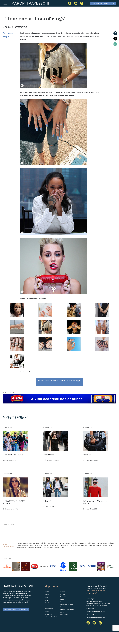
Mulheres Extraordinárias (67, 609)
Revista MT (63, 599)
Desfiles (74, 543)
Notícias (84, 545)
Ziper (62, 547)
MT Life (77, 545)
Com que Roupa (53, 543)
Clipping (43, 543)
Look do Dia (38, 545)
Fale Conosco (64, 614)
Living (31, 545)
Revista (104, 545)
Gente (19, 545)
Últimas (47, 591)
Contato (62, 602)
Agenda (19, 543)
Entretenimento (102, 543)
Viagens (56, 547)
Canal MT (36, 543)
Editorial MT (91, 543)
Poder (90, 545)
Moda (54, 545)
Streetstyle (38, 547)
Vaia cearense (48, 547)
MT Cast (62, 594)
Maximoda (47, 545)
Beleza (25, 543)
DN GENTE (82, 543)
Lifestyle (25, 545)
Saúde (110, 545)
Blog (30, 543)
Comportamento (65, 543)
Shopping (31, 547)
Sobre (62, 612)
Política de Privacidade (51, 617)
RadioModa (97, 545)
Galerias (111, 543)
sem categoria (21, 547)
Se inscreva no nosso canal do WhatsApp (103, 3)
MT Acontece (61, 545)
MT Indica (70, 545)
